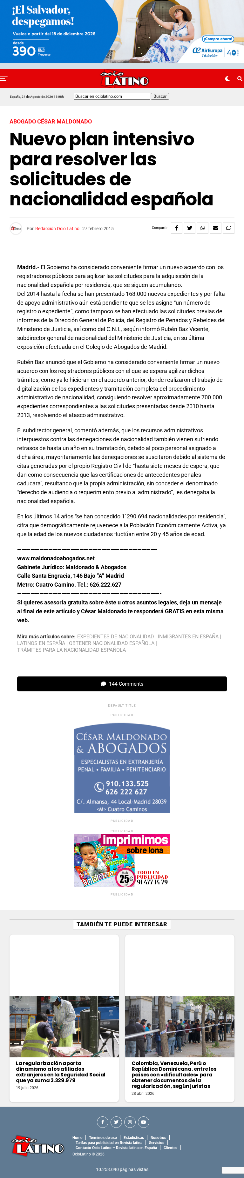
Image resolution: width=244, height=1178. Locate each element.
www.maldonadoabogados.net (56, 558)
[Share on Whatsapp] (202, 228)
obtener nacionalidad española (111, 643)
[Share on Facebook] (176, 228)
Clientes (170, 1148)
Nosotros (158, 1137)
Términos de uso (103, 1137)
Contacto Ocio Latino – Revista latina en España (116, 1148)
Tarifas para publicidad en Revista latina (109, 1143)
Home (77, 1137)
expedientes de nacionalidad (115, 636)
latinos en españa (41, 643)
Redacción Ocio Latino (57, 228)
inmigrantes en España (188, 636)
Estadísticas (134, 1137)
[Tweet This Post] (189, 228)
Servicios (156, 1143)
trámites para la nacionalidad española (71, 650)
